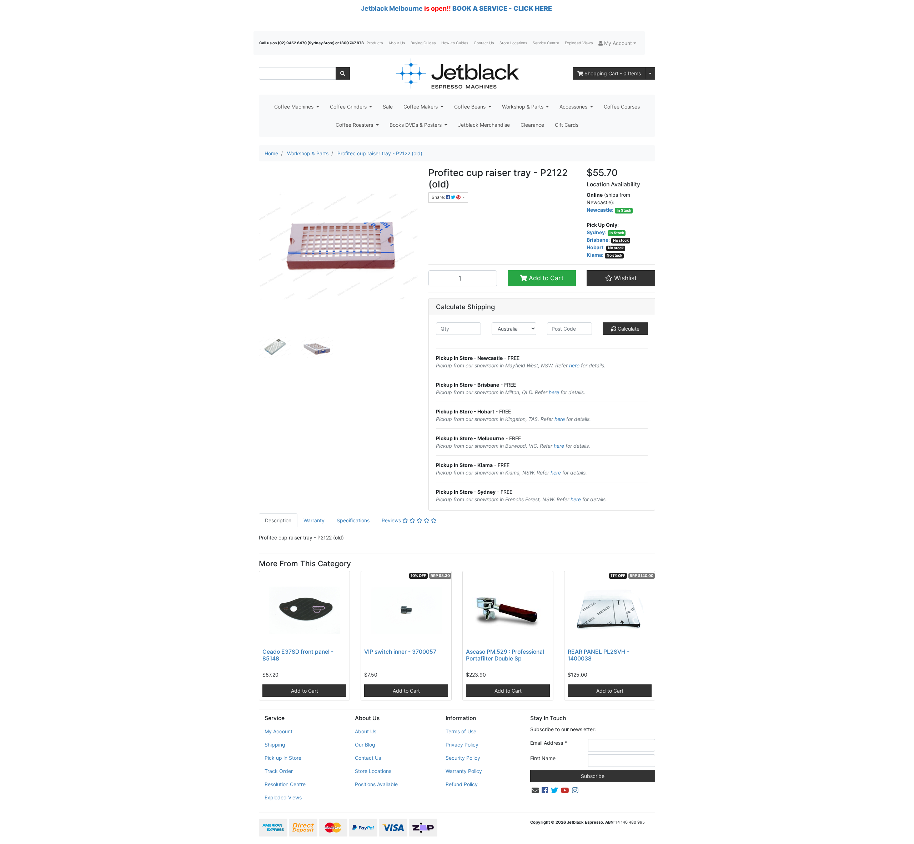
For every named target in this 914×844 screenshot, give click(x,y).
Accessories (574, 107)
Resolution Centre (285, 784)
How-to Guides (454, 43)
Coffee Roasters (355, 125)
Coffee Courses (622, 107)
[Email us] (535, 790)
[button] (617, 43)
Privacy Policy (462, 745)
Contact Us (484, 43)
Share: (439, 197)
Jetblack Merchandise (484, 125)
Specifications (353, 520)
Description (278, 520)
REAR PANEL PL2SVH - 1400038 (598, 655)
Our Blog (365, 745)
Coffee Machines (294, 107)
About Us (396, 43)
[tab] (278, 520)
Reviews (392, 520)
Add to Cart (545, 278)
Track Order (279, 771)
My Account (278, 731)
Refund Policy (462, 784)
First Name (543, 758)
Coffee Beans (470, 107)
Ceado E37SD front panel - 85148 (297, 655)
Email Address (548, 743)
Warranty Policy (464, 771)
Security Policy (463, 758)
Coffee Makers (421, 107)
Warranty (314, 520)
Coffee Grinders (349, 107)
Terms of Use (461, 731)
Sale (388, 107)
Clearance (532, 125)
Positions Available (376, 784)
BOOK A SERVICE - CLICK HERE (502, 8)
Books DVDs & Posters (416, 125)
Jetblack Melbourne (392, 8)
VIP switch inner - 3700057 (400, 651)
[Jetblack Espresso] (457, 73)
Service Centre (546, 43)
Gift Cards (566, 125)
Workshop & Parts (523, 107)
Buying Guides (423, 43)
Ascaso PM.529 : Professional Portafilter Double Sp (505, 655)
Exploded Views (579, 43)
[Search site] (343, 73)
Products (375, 43)
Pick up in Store (283, 758)
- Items (612, 73)
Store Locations (513, 43)
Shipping (275, 745)
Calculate (627, 329)
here (574, 365)
